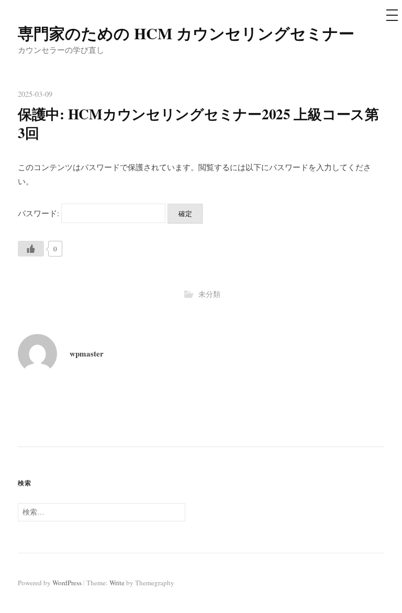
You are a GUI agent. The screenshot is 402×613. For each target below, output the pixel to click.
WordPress (67, 582)
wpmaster (87, 353)
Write (117, 582)
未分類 (209, 294)
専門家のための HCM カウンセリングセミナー (186, 32)
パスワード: (39, 213)
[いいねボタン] (31, 249)
